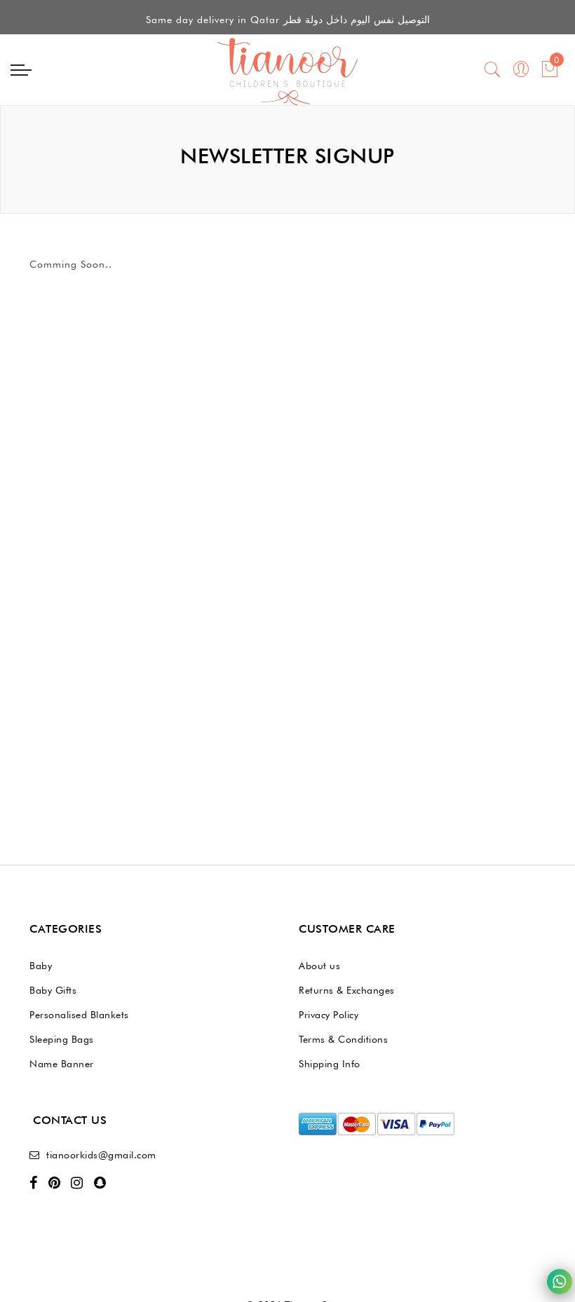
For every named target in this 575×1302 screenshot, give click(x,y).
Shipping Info (329, 1063)
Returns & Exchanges (347, 990)
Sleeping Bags (61, 1039)
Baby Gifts (52, 990)
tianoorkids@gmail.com (101, 1154)
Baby (40, 965)
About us (319, 965)
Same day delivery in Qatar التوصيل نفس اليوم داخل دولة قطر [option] (288, 18)
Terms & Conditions (343, 1039)
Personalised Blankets (79, 1014)
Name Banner (61, 1063)
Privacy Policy (328, 1014)
